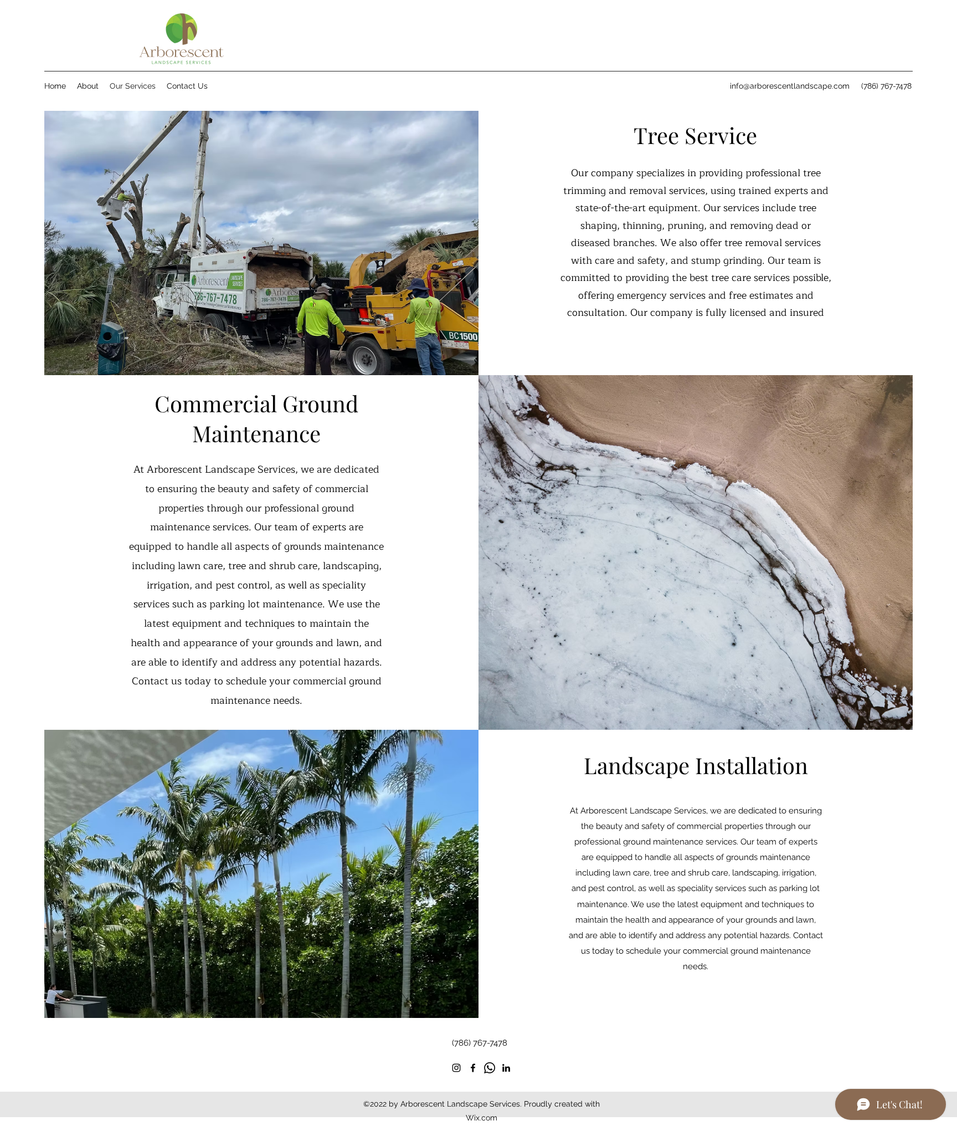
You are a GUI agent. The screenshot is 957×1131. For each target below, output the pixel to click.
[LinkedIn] (506, 1067)
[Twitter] (489, 1067)
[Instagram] (456, 1067)
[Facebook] (472, 1067)
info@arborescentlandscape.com (790, 85)
